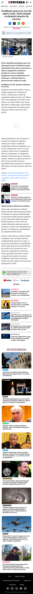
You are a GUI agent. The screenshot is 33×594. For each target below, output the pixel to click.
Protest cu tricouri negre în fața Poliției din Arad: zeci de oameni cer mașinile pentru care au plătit (21, 199)
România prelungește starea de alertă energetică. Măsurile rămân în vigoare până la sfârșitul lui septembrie (16, 400)
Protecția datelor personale (11, 580)
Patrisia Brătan (24, 27)
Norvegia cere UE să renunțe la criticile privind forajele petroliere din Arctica (21, 327)
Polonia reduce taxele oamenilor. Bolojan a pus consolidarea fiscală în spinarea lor (16, 427)
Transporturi (7, 505)
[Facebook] (7, 588)
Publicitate (12, 584)
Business (5, 533)
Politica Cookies (20, 576)
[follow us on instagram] (16, 280)
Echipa (22, 584)
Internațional (7, 478)
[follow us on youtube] (7, 280)
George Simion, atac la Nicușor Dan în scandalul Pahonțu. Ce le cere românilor (20, 304)
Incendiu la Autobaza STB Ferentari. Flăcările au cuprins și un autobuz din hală (20, 293)
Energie (5, 396)
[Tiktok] (16, 588)
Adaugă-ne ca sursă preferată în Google (18, 33)
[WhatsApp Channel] (25, 588)
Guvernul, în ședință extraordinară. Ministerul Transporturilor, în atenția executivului (16, 373)
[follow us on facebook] (25, 280)
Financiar (29, 6)
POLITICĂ (21, 6)
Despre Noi (27, 580)
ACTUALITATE (13, 6)
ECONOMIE (5, 423)
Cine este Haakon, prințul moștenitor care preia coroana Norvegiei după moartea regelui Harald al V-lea (16, 482)
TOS (9, 576)
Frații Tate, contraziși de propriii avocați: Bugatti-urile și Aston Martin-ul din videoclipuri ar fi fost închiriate (21, 188)
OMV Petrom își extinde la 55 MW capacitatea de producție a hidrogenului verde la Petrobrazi (21, 317)
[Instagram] (12, 588)
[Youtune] (21, 588)
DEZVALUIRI (4, 6)
